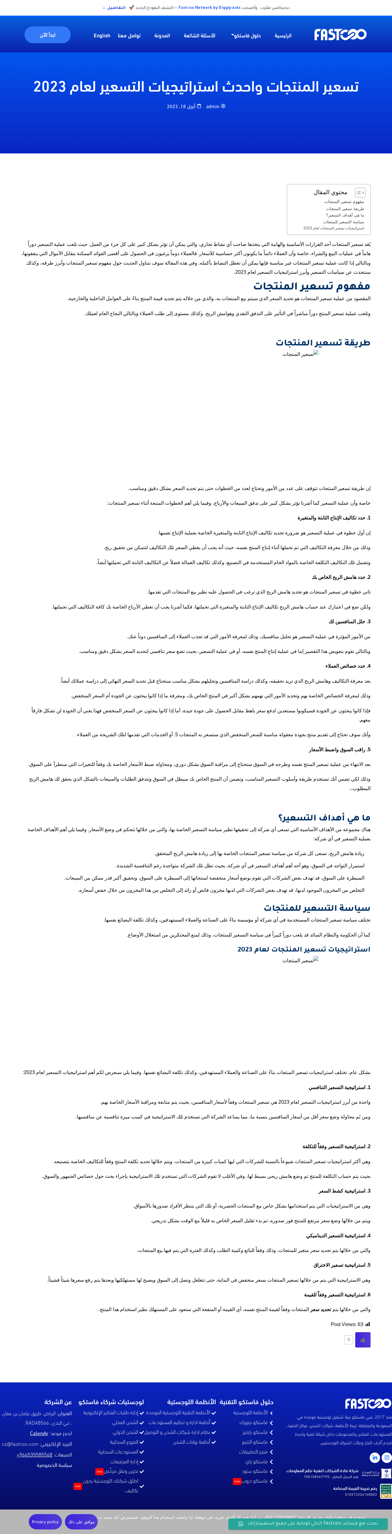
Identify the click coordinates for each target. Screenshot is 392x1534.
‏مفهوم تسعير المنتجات (344, 201)
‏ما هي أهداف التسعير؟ (345, 215)
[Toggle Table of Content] (357, 192)
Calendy (39, 1432)
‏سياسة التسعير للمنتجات (343, 222)
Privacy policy (45, 1521)
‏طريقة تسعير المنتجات (345, 208)
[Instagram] (387, 1458)
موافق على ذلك (81, 1521)
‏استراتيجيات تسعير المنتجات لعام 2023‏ (333, 228)
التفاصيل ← (114, 8)
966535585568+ (34, 1455)
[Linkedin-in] (375, 1458)
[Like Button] (363, 1339)
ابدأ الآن (47, 34)
